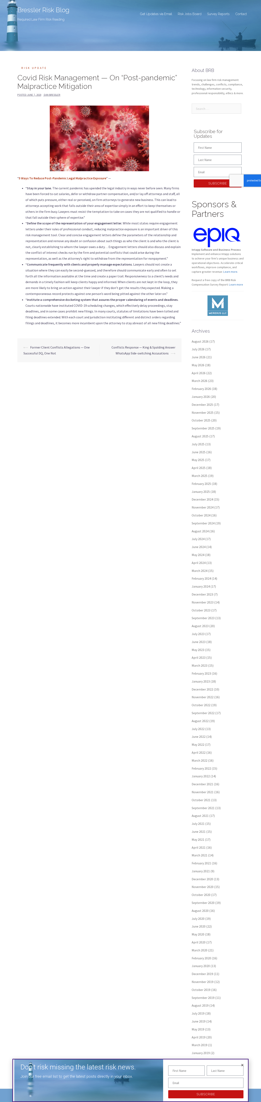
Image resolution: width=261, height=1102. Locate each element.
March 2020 (199, 950)
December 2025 (202, 405)
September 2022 (203, 713)
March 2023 (199, 665)
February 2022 (201, 768)
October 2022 (201, 705)
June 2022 (199, 737)
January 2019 (201, 1053)
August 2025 (200, 436)
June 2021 (199, 832)
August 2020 (200, 911)
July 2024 (198, 539)
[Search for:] (216, 109)
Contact (241, 14)
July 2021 (198, 824)
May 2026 (198, 365)
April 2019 (199, 1037)
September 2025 (203, 428)
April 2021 (199, 847)
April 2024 (199, 563)
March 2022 (199, 760)
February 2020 (201, 958)
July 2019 (198, 1013)
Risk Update (34, 68)
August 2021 (200, 816)
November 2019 (202, 982)
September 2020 (203, 903)
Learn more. (230, 272)
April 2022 (199, 752)
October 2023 (201, 610)
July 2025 (198, 444)
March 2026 (199, 381)
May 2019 (198, 1029)
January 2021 (201, 871)
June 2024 (199, 547)
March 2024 (199, 571)
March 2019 (199, 1045)
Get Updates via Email (156, 14)
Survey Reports (218, 14)
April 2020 (199, 942)
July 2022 (198, 729)
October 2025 (201, 420)
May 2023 (198, 650)
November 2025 (202, 412)
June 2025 (199, 452)
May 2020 (198, 934)
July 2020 (198, 919)
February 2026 (201, 389)
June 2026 (199, 357)
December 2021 (202, 784)
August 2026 (200, 341)
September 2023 (203, 618)
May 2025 (198, 460)
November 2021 (202, 792)
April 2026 (199, 373)
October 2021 (201, 800)
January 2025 (201, 492)
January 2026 (201, 397)
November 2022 (202, 697)
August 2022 (200, 721)
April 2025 (199, 468)
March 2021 (199, 855)
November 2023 (202, 602)
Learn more (236, 284)
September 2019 (203, 998)
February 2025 (201, 484)
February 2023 (201, 673)
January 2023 (201, 681)
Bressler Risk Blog (43, 10)
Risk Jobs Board (189, 14)
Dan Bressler (52, 95)
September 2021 (203, 808)
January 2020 (201, 966)
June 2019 (199, 1021)
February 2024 (201, 578)
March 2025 (199, 476)
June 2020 (199, 926)
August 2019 (200, 1005)
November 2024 (202, 507)
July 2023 (198, 634)
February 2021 (201, 863)
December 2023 (202, 594)
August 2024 (200, 531)
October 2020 (201, 895)
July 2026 (198, 349)
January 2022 (201, 776)
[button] (242, 1065)
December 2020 (202, 879)
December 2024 (202, 499)
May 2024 (198, 555)
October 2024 (201, 515)
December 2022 (202, 689)
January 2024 (201, 586)
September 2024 (203, 523)
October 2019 (201, 990)
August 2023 (200, 626)
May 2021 (198, 839)
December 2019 (202, 974)
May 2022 (198, 744)
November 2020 (202, 887)
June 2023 (199, 642)
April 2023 (199, 657)
